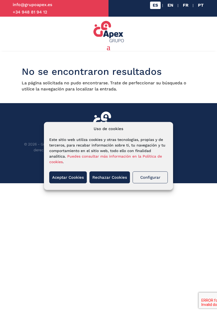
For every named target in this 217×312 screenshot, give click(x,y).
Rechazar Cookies (109, 177)
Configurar (150, 177)
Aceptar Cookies (68, 177)
